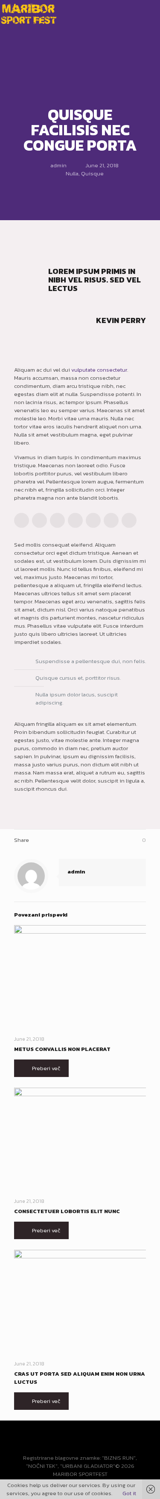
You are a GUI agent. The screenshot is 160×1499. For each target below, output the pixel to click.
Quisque (92, 173)
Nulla (72, 173)
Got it (129, 1493)
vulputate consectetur (99, 370)
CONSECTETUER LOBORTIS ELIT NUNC (67, 1211)
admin (58, 165)
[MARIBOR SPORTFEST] (28, 13)
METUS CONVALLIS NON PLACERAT (62, 1049)
